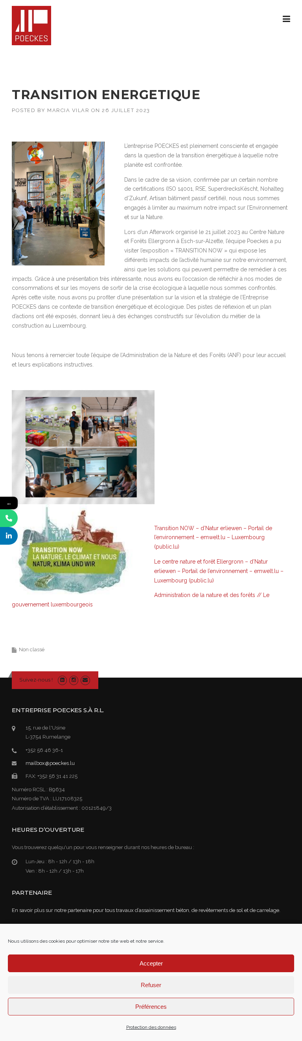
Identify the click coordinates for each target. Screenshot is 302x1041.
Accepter (151, 963)
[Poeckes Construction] (31, 25)
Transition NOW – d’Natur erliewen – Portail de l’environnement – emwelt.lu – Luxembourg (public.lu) (213, 537)
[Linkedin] (62, 680)
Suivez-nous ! (36, 679)
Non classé (31, 649)
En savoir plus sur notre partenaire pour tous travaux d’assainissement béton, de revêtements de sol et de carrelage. (146, 910)
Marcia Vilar (68, 110)
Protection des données (151, 1027)
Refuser (151, 985)
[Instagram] (73, 680)
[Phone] (9, 518)
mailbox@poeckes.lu (50, 763)
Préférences (151, 1006)
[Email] (85, 680)
